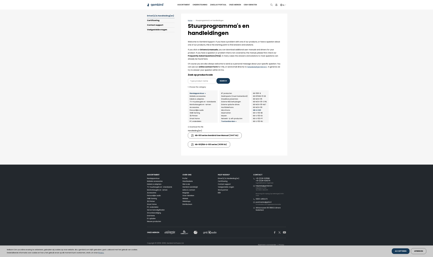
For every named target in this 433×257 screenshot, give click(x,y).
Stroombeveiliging (154, 213)
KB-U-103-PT (258, 118)
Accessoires (194, 107)
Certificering (153, 20)
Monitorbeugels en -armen (200, 104)
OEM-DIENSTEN (250, 4)
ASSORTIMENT (183, 4)
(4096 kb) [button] (211, 144)
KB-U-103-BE (258, 113)
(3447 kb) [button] (216, 135)
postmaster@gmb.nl (263, 202)
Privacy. (101, 253)
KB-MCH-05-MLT (259, 104)
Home (190, 20)
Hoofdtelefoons (227, 107)
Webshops (186, 201)
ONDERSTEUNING (200, 4)
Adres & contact (188, 190)
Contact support (155, 25)
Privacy (281, 245)
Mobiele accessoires (198, 96)
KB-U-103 (257, 110)
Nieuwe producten (154, 221)
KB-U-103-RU (258, 121)
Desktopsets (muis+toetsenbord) (234, 96)
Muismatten (226, 113)
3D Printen (194, 116)
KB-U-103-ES (258, 116)
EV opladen (151, 218)
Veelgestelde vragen (157, 29)
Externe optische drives (230, 104)
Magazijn (185, 193)
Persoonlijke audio (197, 110)
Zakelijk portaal (218, 4)
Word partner (223, 190)
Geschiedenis (187, 181)
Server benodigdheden (156, 210)
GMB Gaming (195, 113)
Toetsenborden (228, 121)
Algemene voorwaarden (267, 245)
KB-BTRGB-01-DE (259, 96)
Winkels (185, 198)
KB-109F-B (257, 93)
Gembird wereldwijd (190, 187)
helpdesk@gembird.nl (257, 67)
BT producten (226, 93)
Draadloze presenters (229, 99)
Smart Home (195, 118)
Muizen (224, 116)
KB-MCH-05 (257, 99)
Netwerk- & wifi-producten (231, 118)
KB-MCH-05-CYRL (260, 102)
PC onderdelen (195, 121)
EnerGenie (151, 216)
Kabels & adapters (197, 99)
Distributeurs (187, 204)
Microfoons (225, 110)
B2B (219, 193)
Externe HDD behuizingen (231, 102)
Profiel (184, 178)
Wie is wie (186, 184)
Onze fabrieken (188, 196)
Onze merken (235, 4)
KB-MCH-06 (257, 107)
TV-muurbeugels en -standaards (203, 102)
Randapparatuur (197, 93)
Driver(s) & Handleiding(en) (160, 15)
